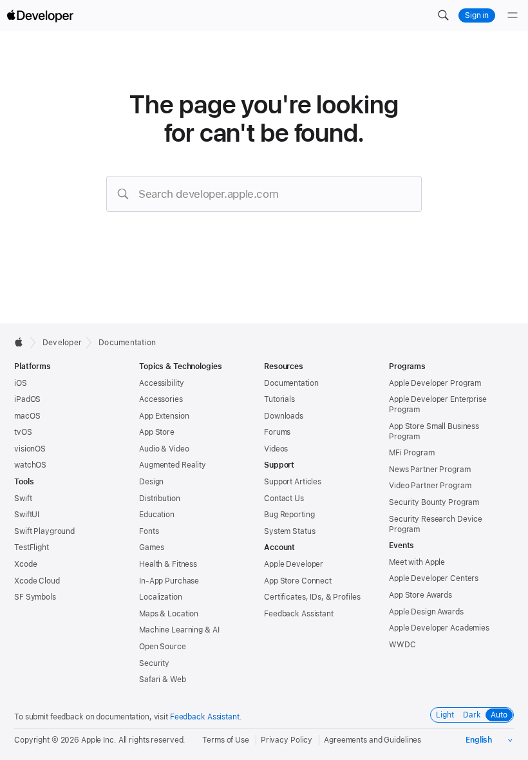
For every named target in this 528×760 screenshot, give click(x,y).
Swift (23, 498)
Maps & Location (168, 613)
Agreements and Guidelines (372, 740)
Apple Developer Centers (433, 578)
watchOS (30, 465)
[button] (443, 15)
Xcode (25, 564)
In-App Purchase (169, 580)
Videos (276, 448)
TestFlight (31, 547)
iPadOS (27, 399)
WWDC (402, 644)
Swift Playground (44, 531)
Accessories (161, 399)
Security (154, 663)
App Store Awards (420, 595)
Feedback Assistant (299, 613)
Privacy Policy (286, 740)
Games (151, 547)
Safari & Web (162, 679)
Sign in (477, 15)
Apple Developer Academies (439, 627)
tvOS (23, 432)
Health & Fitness (168, 564)
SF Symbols (35, 597)
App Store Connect (298, 580)
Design (151, 481)
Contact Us (284, 498)
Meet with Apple (417, 562)
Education (156, 514)
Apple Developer (293, 564)
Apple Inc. (99, 740)
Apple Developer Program (435, 383)
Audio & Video (164, 448)
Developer (62, 342)
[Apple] (22, 342)
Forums (277, 432)
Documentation (127, 342)
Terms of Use (225, 740)
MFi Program (412, 452)
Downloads (283, 416)
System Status (289, 531)
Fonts (148, 531)
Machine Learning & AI (179, 629)
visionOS (30, 448)
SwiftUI (26, 514)
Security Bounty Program (434, 502)
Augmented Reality (172, 465)
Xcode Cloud (37, 580)
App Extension (164, 416)
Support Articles (292, 481)
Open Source (162, 646)
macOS (27, 416)
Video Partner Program (430, 485)
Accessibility (161, 383)
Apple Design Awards (426, 611)
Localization (160, 597)
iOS (20, 383)
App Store (156, 432)
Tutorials (279, 399)
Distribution (159, 498)
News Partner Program (430, 469)
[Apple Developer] (40, 15)
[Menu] (512, 15)
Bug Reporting (289, 514)
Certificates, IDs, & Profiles (312, 597)
